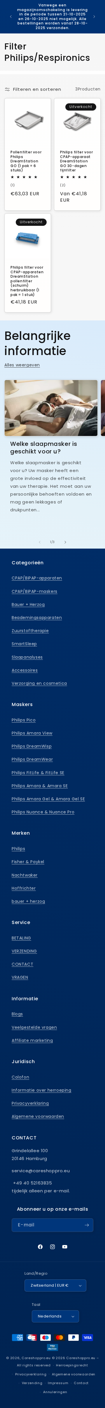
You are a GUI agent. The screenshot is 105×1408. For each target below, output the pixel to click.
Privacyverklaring (30, 1103)
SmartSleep (24, 644)
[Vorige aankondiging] (10, 16)
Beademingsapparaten (37, 617)
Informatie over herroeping (41, 1090)
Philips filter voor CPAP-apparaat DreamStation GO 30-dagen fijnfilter (76, 161)
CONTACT (22, 964)
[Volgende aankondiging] (94, 16)
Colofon (20, 1077)
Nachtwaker (25, 875)
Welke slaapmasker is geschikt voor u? (43, 447)
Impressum (58, 1383)
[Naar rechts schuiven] (65, 542)
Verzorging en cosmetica (39, 683)
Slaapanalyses (27, 657)
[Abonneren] (86, 1225)
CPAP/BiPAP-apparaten (37, 578)
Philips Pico (24, 720)
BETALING (21, 938)
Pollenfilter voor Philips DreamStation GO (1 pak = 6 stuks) (25, 161)
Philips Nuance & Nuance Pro (43, 812)
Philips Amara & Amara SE (40, 786)
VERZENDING (24, 951)
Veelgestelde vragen (34, 1027)
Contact (81, 1383)
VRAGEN (20, 977)
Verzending (32, 1383)
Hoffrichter (24, 888)
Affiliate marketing (32, 1040)
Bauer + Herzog (28, 604)
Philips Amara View (32, 733)
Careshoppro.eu (36, 1358)
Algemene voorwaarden (38, 1116)
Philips (18, 849)
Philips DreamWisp (32, 746)
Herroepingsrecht (72, 1365)
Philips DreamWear (32, 759)
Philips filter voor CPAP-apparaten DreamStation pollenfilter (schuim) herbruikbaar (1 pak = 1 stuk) (26, 281)
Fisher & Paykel (28, 862)
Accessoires (25, 670)
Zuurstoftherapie (30, 631)
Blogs (17, 1014)
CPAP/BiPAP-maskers (34, 591)
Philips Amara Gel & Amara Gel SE (48, 799)
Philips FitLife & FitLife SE (38, 773)
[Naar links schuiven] (39, 542)
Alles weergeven (22, 365)
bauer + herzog (28, 901)
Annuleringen (55, 1392)
